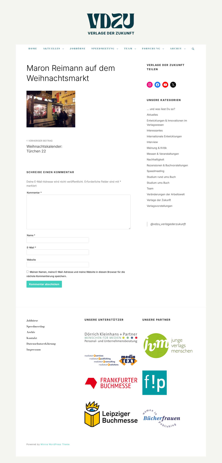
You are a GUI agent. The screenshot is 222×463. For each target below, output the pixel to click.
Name (31, 235)
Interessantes (155, 130)
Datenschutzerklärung (41, 344)
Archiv (176, 48)
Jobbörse (77, 48)
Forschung (151, 48)
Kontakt (31, 338)
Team (128, 48)
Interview (152, 142)
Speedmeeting (103, 48)
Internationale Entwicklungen (164, 136)
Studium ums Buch (158, 182)
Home (32, 48)
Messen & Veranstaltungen (163, 153)
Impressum (33, 349)
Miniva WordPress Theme (55, 444)
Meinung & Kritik (157, 148)
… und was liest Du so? (161, 109)
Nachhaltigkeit (155, 159)
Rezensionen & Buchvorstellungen (167, 165)
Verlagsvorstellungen (159, 205)
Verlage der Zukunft (159, 200)
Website (31, 259)
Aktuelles (51, 48)
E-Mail (31, 247)
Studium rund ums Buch (161, 176)
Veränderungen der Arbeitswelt (166, 194)
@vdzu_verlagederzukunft (168, 224)
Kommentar (34, 192)
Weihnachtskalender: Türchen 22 (44, 146)
